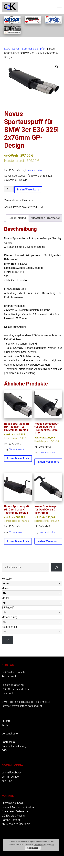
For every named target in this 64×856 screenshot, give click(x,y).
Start (7, 48)
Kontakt (6, 725)
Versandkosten (35, 170)
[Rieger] (33, 22)
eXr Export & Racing (13, 815)
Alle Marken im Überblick (16, 824)
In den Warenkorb (28, 189)
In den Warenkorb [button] (18, 458)
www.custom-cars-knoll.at (27, 705)
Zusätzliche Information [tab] (45, 218)
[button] (57, 67)
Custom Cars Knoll (12, 803)
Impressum (8, 742)
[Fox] (53, 22)
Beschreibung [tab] (17, 218)
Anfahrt (6, 720)
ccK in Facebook (11, 772)
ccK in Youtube (10, 776)
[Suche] (56, 567)
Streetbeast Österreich (15, 811)
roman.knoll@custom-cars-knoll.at (30, 701)
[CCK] (12, 32)
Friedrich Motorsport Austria (18, 807)
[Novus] (12, 22)
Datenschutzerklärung (14, 746)
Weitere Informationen (44, 844)
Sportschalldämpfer (33, 48)
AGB (4, 750)
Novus (16, 48)
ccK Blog (7, 780)
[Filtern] (7, 640)
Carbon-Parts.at (11, 819)
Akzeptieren (32, 847)
